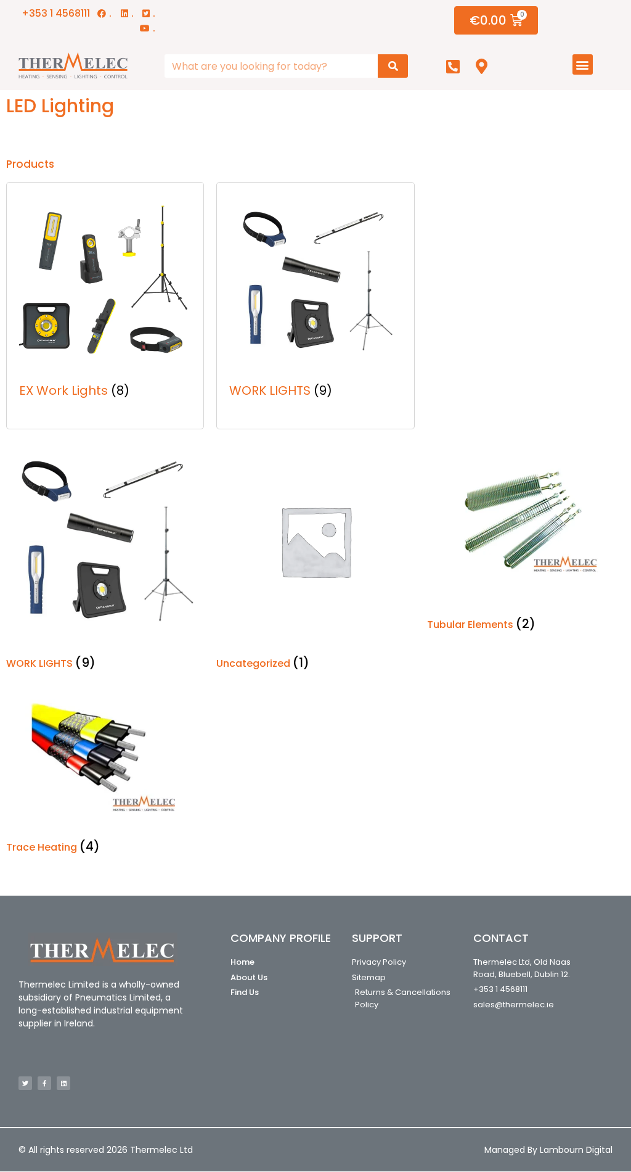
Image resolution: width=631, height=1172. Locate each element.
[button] (582, 64)
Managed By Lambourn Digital (548, 1150)
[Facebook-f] (44, 1083)
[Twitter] (25, 1083)
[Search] (393, 66)
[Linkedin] (63, 1083)
